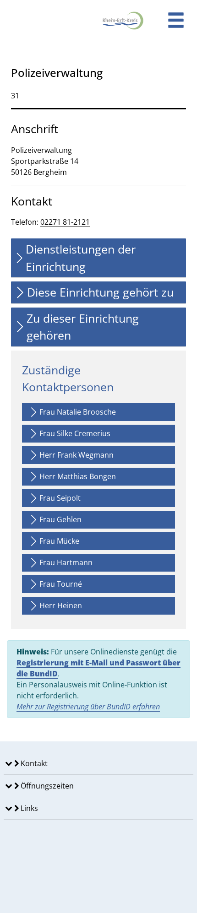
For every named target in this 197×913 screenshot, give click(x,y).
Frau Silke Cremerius (74, 433)
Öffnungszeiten (46, 786)
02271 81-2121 (65, 222)
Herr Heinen (60, 605)
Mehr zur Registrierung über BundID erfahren (88, 707)
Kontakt (33, 763)
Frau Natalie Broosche (77, 412)
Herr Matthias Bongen (77, 476)
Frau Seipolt (60, 498)
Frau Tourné (60, 584)
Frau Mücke (59, 541)
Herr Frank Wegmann (76, 455)
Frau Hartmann (66, 562)
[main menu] (176, 21)
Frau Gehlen (60, 519)
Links (28, 808)
